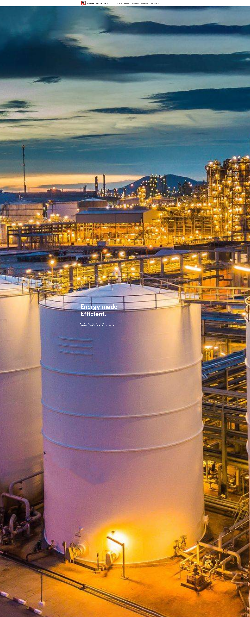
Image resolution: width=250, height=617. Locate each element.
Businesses (126, 3)
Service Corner (135, 3)
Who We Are (119, 3)
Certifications (144, 3)
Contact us (154, 3)
